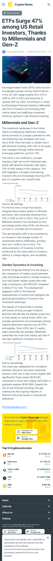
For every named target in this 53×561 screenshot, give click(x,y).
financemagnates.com (14, 406)
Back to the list (13, 13)
